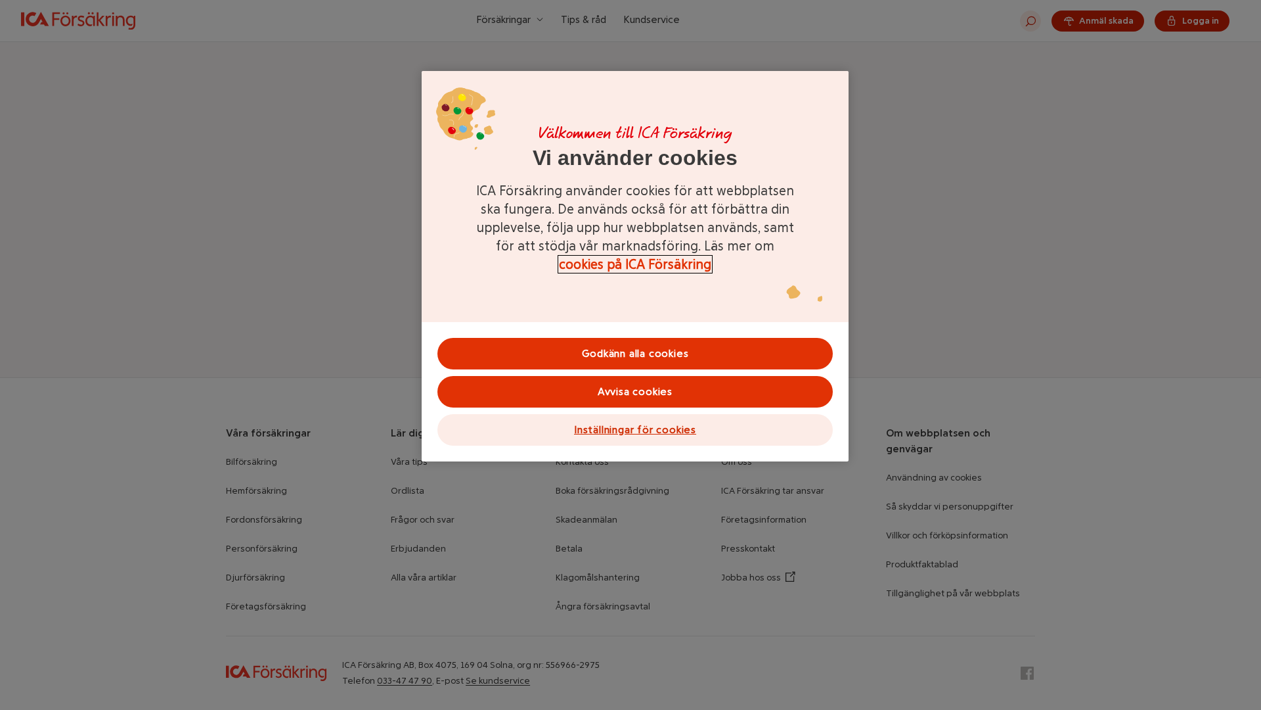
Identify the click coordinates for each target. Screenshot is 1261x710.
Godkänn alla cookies (635, 353)
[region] (635, 266)
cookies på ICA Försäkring (635, 264)
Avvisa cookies (635, 391)
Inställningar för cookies (635, 429)
